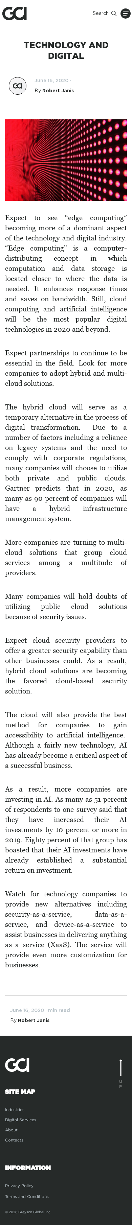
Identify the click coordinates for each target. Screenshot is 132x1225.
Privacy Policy (19, 1185)
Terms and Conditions (27, 1196)
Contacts (14, 1140)
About (11, 1130)
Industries (14, 1109)
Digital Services (20, 1119)
